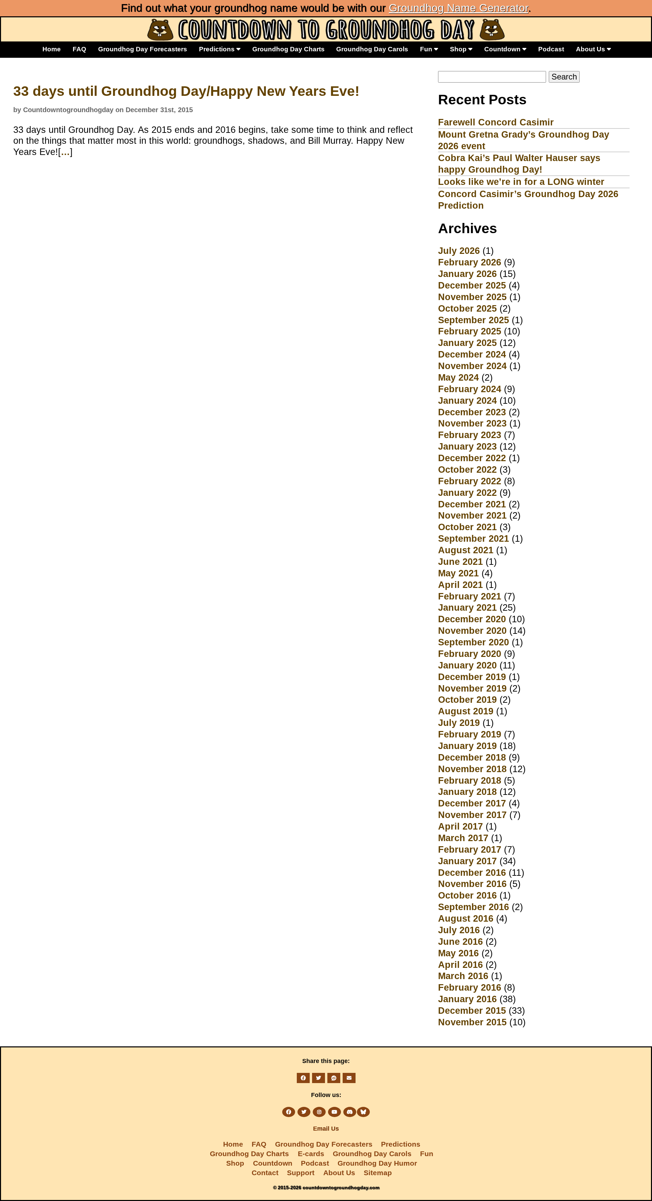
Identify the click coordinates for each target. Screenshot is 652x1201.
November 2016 (472, 883)
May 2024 (458, 377)
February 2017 (469, 849)
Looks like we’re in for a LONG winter (521, 181)
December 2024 (472, 354)
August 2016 (465, 918)
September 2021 (473, 538)
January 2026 (467, 273)
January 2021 (467, 607)
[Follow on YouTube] (334, 1112)
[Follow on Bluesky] (363, 1112)
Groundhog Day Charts (288, 49)
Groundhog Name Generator (458, 8)
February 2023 (469, 435)
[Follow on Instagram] (319, 1112)
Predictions (217, 49)
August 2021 (465, 550)
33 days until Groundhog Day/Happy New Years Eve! (186, 91)
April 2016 (460, 964)
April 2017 (460, 826)
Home (51, 49)
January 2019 (467, 746)
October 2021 (467, 527)
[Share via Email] (349, 1078)
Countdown (503, 49)
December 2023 (472, 412)
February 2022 (469, 481)
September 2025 (473, 320)
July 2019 (459, 722)
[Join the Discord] (349, 1112)
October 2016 (467, 895)
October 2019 (467, 699)
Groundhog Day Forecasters (142, 49)
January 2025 (467, 342)
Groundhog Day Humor (377, 1163)
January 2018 (467, 791)
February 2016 (469, 987)
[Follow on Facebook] (288, 1112)
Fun (427, 49)
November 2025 (472, 297)
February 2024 (469, 389)
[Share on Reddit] (333, 1078)
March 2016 (463, 976)
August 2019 (465, 711)
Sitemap (378, 1173)
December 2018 (472, 757)
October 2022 (467, 469)
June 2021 (460, 561)
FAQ (79, 49)
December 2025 (472, 285)
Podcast (551, 49)
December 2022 (472, 458)
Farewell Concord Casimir (496, 122)
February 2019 (469, 734)
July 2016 (459, 930)
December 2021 (472, 504)
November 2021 (472, 515)
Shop (459, 49)
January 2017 (467, 861)
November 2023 (472, 423)
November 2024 (472, 366)
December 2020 (472, 619)
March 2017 (463, 838)
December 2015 (472, 1010)
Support (300, 1173)
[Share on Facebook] (303, 1078)
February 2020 (469, 653)
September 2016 (473, 907)
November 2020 (472, 630)
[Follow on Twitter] (303, 1112)
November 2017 (472, 815)
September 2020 (473, 642)
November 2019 (472, 688)
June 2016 (460, 941)
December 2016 (472, 872)
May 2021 (458, 573)
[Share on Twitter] (318, 1078)
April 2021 (460, 584)
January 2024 (467, 400)
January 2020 (467, 665)
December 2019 (472, 677)
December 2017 (472, 803)
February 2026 (469, 262)
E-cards (311, 1154)
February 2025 (469, 331)
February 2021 (469, 596)
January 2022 (467, 492)
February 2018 (469, 780)
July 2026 (459, 250)
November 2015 (472, 1022)
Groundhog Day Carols (372, 49)
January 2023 (467, 446)
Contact (265, 1173)
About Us (591, 49)
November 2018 (472, 769)
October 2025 (467, 308)
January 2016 (467, 999)
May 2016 (458, 953)
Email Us (326, 1128)
